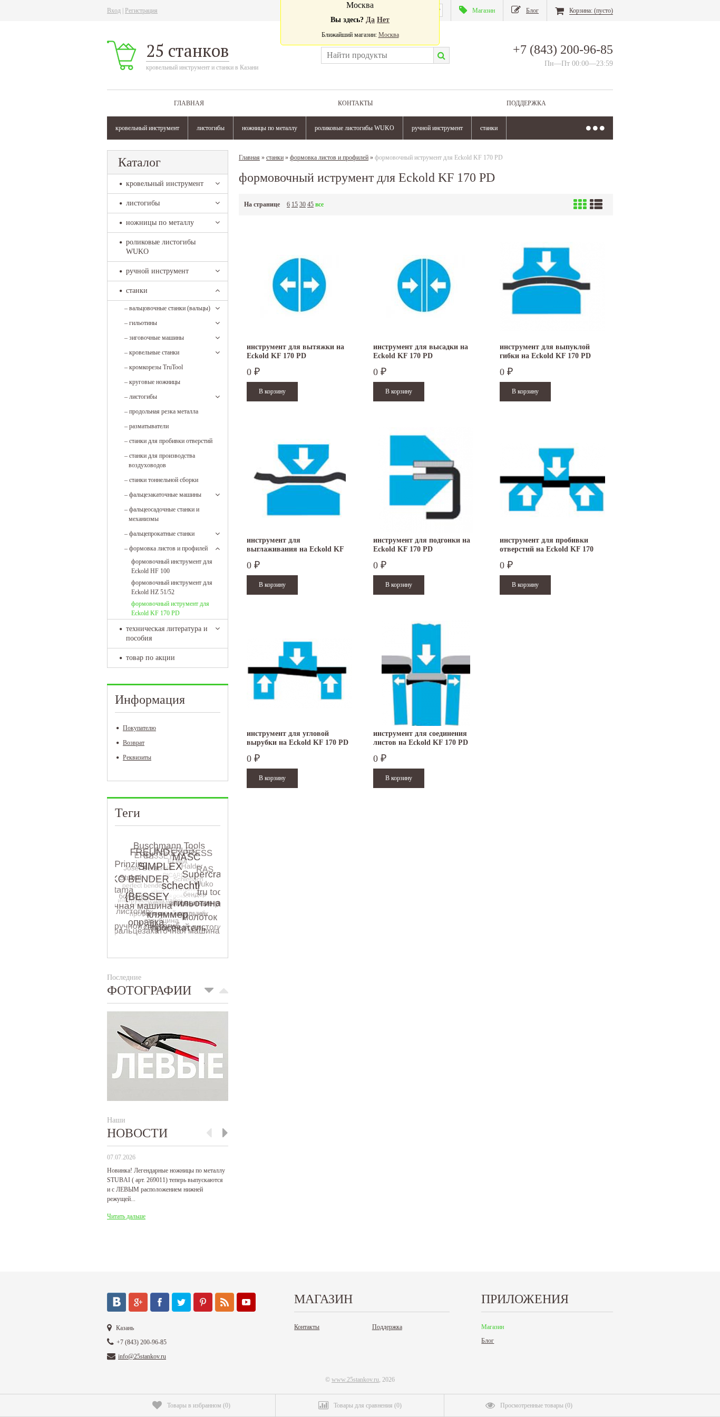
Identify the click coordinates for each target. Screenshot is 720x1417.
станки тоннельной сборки (161, 480)
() (198, 1405)
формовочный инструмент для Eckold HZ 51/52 (171, 587)
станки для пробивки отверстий (168, 441)
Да (370, 20)
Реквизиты (137, 757)
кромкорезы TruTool (153, 367)
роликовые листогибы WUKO (354, 128)
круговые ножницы (152, 382)
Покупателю (139, 728)
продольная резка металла (161, 411)
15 (294, 204)
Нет (383, 20)
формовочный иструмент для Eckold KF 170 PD (170, 608)
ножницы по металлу (269, 128)
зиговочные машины (154, 337)
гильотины (140, 323)
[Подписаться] (224, 1302)
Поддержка (526, 103)
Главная (189, 103)
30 (302, 204)
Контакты (355, 103)
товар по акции (150, 658)
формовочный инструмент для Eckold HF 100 (171, 566)
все (319, 204)
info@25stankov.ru (142, 1356)
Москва (388, 34)
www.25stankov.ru (355, 1379)
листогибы (211, 128)
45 (310, 204)
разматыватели (146, 426)
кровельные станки (151, 352)
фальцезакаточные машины (162, 494)
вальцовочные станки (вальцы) (167, 308)
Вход (114, 10)
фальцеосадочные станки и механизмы (161, 514)
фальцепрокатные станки (159, 533)
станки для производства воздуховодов (159, 460)
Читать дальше (126, 1216)
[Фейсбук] (159, 1302)
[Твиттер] (181, 1302)
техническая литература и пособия (167, 633)
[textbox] (377, 55)
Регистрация (141, 10)
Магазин (492, 1327)
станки (489, 128)
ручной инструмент (437, 128)
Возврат (133, 742)
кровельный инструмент (147, 128)
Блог (487, 1340)
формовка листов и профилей (166, 548)
